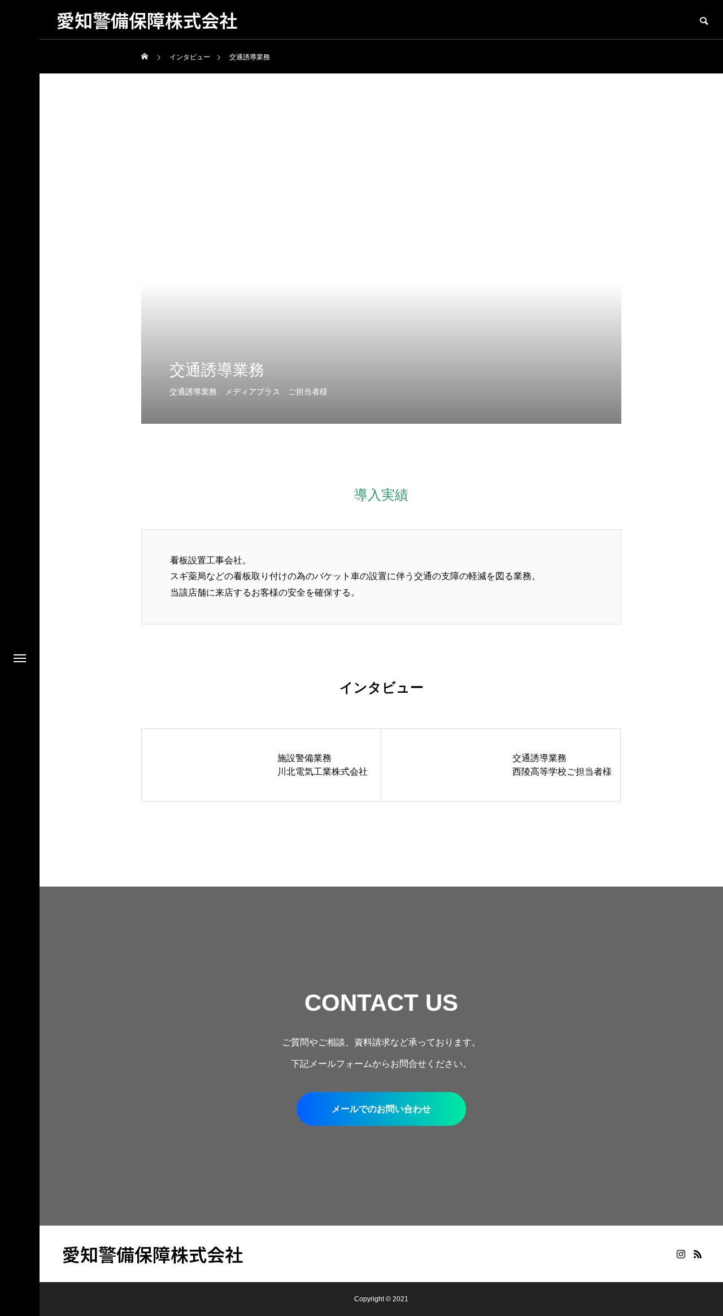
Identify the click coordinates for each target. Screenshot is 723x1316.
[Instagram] (680, 1253)
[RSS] (697, 1253)
